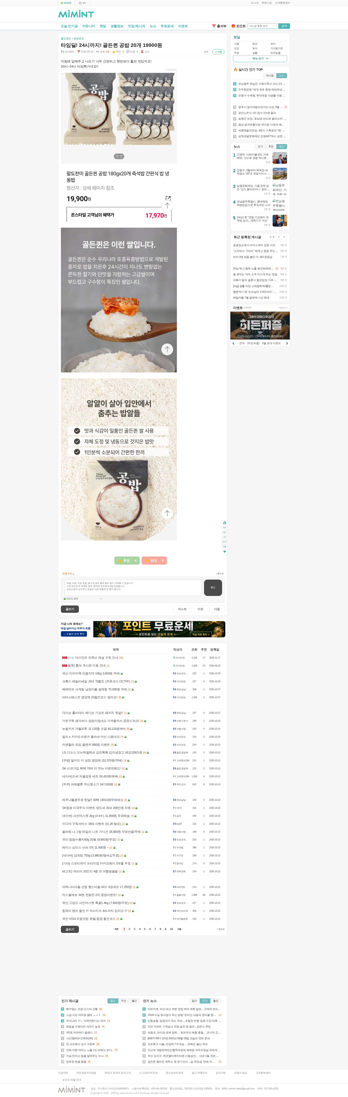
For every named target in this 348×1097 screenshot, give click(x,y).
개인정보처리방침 (86, 1072)
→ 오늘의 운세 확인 (73, 633)
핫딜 (103, 26)
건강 (236, 48)
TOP (224, 527)
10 (171, 929)
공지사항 (221, 1072)
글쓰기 (70, 609)
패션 (254, 44)
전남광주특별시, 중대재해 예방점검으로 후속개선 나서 (253, 203)
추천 (271, 146)
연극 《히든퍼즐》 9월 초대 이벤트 (260, 343)
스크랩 (218, 51)
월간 (134, 1000)
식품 (236, 44)
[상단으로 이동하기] (221, 929)
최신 (281, 146)
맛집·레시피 (136, 26)
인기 (260, 146)
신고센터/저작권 (148, 1072)
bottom (224, 552)
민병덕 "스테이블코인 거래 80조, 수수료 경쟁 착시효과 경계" (253, 158)
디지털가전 (277, 48)
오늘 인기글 (69, 26)
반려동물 (275, 53)
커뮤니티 (88, 26)
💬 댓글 (132, 51)
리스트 (182, 609)
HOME (224, 522)
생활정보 (117, 26)
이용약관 (63, 1072)
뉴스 (153, 26)
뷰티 (273, 44)
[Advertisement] (247, 14)
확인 (213, 587)
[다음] (287, 343)
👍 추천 (118, 51)
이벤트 (183, 26)
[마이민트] (66, 3)
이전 (200, 609)
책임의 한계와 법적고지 (118, 1072)
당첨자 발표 (240, 1072)
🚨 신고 (145, 51)
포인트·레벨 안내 (71, 1080)
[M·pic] (82, 3)
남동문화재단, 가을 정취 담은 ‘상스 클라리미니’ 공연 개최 (253, 189)
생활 (254, 53)
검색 (284, 25)
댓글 (224, 547)
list (224, 537)
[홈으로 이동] (76, 13)
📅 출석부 (219, 26)
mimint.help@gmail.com (241, 1088)
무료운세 (167, 26)
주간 (123, 1000)
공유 (206, 51)
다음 (217, 609)
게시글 (270, 75)
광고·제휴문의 (199, 1072)
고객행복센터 (263, 1072)
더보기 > (283, 307)
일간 (112, 1000)
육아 (254, 48)
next (224, 542)
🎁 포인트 (238, 26)
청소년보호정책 (174, 1072)
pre (224, 532)
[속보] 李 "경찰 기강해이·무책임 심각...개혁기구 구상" (253, 219)
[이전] (233, 343)
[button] (254, 3)
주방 (236, 53)
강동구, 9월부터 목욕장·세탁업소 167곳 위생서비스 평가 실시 (253, 173)
